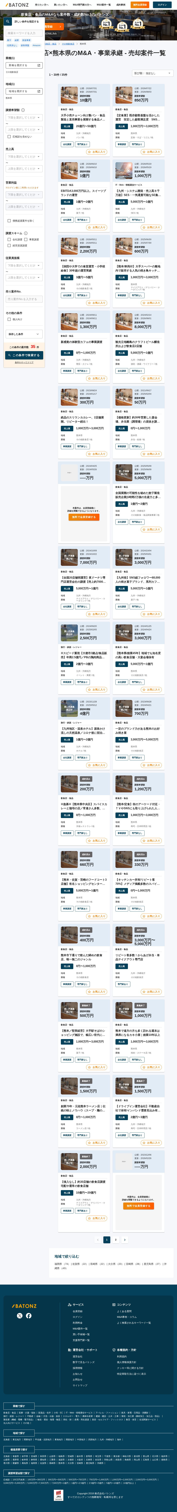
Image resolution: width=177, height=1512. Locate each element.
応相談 (6, 1480)
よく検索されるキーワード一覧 (134, 1322)
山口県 (155, 1460)
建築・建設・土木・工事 (107, 1416)
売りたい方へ (42, 5)
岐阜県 (25, 1460)
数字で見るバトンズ (84, 1362)
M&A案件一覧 (104, 5)
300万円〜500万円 (57, 1480)
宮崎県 (80, 1463)
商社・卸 (67, 1420)
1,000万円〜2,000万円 (122, 1480)
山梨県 (6, 1460)
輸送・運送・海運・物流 (49, 1420)
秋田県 (43, 1456)
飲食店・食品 (50, 44)
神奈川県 (127, 1456)
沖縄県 (100, 1463)
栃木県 (80, 1456)
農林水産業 (87, 1416)
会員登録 (77, 1311)
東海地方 (59, 1440)
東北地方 (17, 1440)
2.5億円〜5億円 (96, 1483)
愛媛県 (16, 1463)
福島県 (61, 1456)
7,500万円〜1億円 (60, 1483)
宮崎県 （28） (134, 1264)
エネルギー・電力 (71, 1416)
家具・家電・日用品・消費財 (134, 1413)
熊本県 (61, 1463)
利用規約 (122, 1356)
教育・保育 (131, 1420)
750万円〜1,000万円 (99, 1480)
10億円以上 (128, 1483)
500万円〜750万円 (77, 1480)
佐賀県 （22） (80, 1264)
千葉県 (107, 1456)
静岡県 (34, 1460)
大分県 (71, 1463)
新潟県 (137, 1456)
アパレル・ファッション (107, 1413)
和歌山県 (108, 1460)
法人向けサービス (11, 1423)
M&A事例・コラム (127, 1317)
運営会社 (77, 1356)
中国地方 (81, 1440)
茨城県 (71, 1456)
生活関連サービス (147, 1420)
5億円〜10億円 (113, 1483)
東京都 (116, 1456)
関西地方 (70, 1440)
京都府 (71, 1460)
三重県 (52, 1460)
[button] (24, 117)
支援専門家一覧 (81, 1340)
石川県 (155, 1456)
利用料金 (77, 1322)
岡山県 (137, 1460)
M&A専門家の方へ (82, 5)
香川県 (6, 1463)
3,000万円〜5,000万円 (14, 1483)
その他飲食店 (68, 44)
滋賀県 (61, 1460)
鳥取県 (118, 1460)
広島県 (146, 1460)
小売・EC (58, 1413)
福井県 (164, 1456)
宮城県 (34, 1456)
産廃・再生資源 (81, 1420)
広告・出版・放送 (51, 1416)
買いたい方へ (60, 5)
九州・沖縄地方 (107, 1440)
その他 (26, 1423)
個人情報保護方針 (126, 1362)
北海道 (6, 1440)
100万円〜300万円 (36, 1480)
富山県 (146, 1456)
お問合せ (77, 1379)
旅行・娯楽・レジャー (13, 1416)
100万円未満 (19, 1480)
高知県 (25, 1463)
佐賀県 (43, 1463)
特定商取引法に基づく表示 (131, 1373)
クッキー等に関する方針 (130, 1368)
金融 (38, 1416)
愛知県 (43, 1460)
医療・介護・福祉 (27, 1413)
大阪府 (80, 1460)
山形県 (52, 1456)
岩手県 (25, 1456)
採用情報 (77, 1368)
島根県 (128, 1460)
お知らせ (77, 1373)
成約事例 (120, 5)
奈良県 (98, 1460)
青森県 (16, 1456)
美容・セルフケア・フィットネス (107, 1420)
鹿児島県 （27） (153, 1264)
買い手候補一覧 (81, 1334)
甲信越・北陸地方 (43, 1440)
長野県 (16, 1460)
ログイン (77, 1317)
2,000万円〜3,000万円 (146, 1480)
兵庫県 (89, 1460)
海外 (119, 1440)
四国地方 (92, 1440)
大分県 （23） (116, 1264)
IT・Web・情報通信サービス (79, 1413)
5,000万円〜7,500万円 (38, 1483)
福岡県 (34, 1463)
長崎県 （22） (98, 1264)
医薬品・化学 (44, 1413)
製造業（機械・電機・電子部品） (19, 1420)
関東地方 (28, 1440)
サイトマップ (80, 1385)
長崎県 (52, 1463)
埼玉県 (98, 1456)
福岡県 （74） (62, 1264)
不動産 (30, 1416)
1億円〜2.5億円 (78, 1483)
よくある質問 (124, 1311)
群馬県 (89, 1456)
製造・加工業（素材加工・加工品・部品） (141, 1416)
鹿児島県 (90, 1463)
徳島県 (164, 1460)
